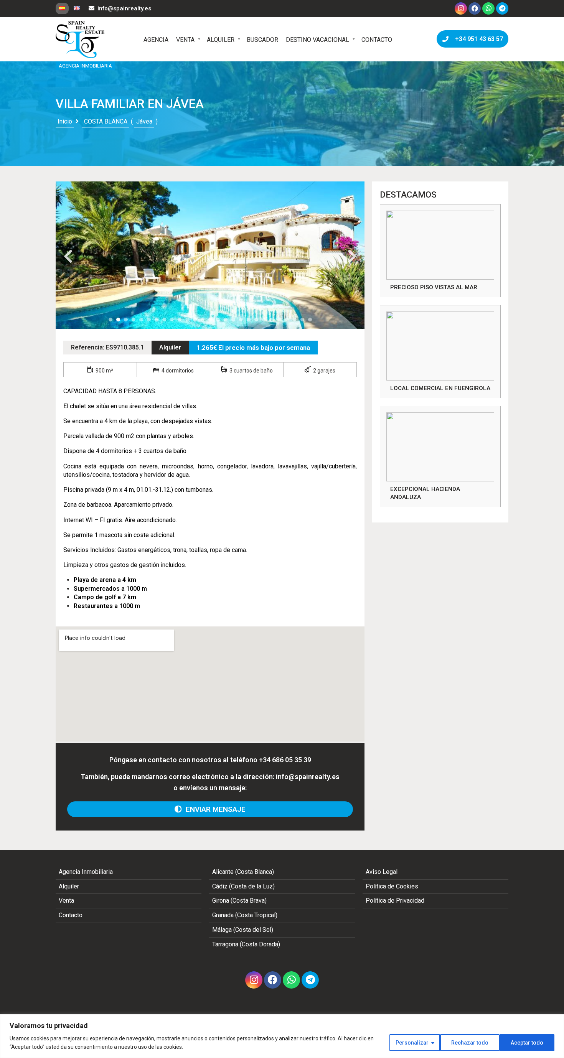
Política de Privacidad (395, 900)
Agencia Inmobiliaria (86, 871)
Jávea (144, 121)
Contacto (376, 39)
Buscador (262, 39)
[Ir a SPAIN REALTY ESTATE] (81, 39)
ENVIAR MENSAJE (214, 809)
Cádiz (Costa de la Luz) (243, 886)
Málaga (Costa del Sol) (242, 929)
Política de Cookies (392, 886)
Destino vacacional (317, 39)
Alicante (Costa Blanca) (243, 871)
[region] (282, 1036)
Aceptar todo (527, 1043)
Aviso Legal (381, 871)
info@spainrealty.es (124, 8)
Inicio (65, 121)
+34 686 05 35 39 (285, 760)
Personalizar (412, 1043)
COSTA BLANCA (105, 121)
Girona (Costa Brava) (239, 900)
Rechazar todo (469, 1043)
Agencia (155, 39)
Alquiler (220, 39)
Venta (185, 39)
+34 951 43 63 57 (477, 39)
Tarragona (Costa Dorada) (246, 944)
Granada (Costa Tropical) (244, 915)
